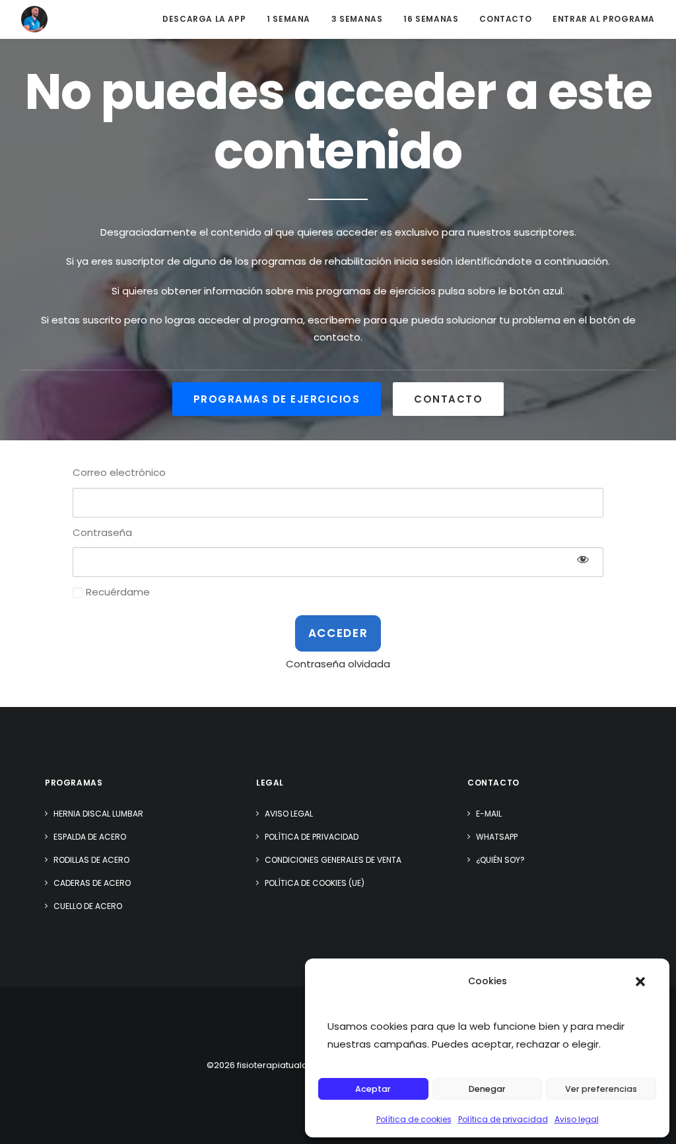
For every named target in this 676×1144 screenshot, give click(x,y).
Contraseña (102, 532)
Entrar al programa (604, 18)
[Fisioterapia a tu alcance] (34, 19)
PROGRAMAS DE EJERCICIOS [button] (276, 399)
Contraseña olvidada (338, 664)
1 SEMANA (288, 18)
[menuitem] (208, 19)
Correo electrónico (119, 472)
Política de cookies (414, 1119)
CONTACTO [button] (448, 399)
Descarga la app (204, 18)
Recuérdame (116, 592)
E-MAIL (489, 813)
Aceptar (373, 1088)
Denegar (487, 1088)
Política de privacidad (503, 1119)
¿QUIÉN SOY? (500, 859)
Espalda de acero (89, 836)
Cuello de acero (87, 906)
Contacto (505, 18)
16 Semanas (430, 18)
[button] (640, 981)
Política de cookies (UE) (314, 883)
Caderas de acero (92, 883)
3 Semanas (356, 18)
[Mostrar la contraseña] (582, 559)
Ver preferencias (601, 1088)
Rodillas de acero (91, 859)
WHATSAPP (497, 836)
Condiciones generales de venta (333, 859)
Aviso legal (577, 1119)
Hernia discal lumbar (98, 813)
